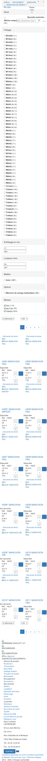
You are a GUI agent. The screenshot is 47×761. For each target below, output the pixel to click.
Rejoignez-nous (10, 719)
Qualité (6, 711)
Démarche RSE (10, 714)
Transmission (9, 666)
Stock (6, 696)
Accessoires (8, 681)
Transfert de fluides (11, 673)
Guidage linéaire (10, 671)
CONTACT (9, 751)
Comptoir (7, 699)
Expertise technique (11, 691)
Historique (8, 704)
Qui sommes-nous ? (19, 757)
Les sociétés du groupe (13, 716)
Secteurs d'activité (11, 706)
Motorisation (9, 676)
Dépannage (8, 694)
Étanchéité (8, 668)
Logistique (8, 689)
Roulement (8, 663)
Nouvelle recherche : (36, 17)
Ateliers (7, 686)
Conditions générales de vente (14, 754)
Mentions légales (34, 757)
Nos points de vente (12, 709)
